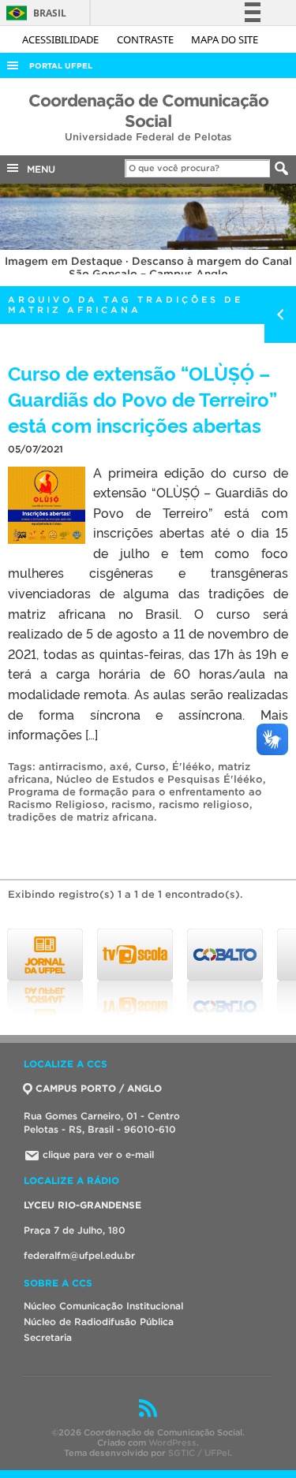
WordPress (172, 1442)
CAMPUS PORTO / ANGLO (99, 1088)
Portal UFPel (60, 65)
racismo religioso (204, 804)
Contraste (146, 39)
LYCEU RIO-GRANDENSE (82, 1205)
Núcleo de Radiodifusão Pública (99, 1321)
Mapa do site (224, 39)
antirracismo (71, 767)
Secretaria (48, 1337)
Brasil (33, 13)
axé (119, 767)
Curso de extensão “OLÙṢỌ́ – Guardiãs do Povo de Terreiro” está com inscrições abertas (142, 398)
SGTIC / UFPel (199, 1453)
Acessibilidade (61, 39)
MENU (38, 169)
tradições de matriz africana (81, 817)
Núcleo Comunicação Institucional (103, 1306)
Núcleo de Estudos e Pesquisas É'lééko (159, 779)
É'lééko (192, 767)
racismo (131, 804)
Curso (150, 767)
